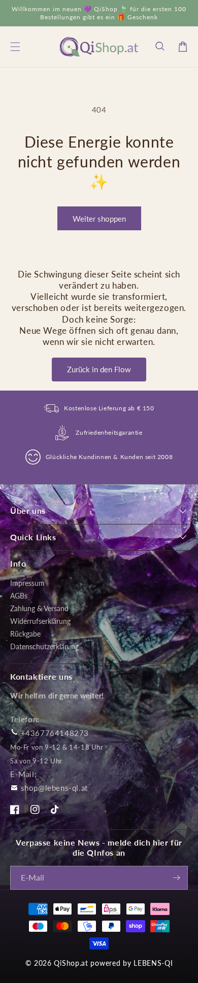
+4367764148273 (55, 733)
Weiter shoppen (99, 218)
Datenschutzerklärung (44, 646)
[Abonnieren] (176, 878)
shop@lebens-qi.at (54, 787)
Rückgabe (25, 633)
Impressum (27, 583)
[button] (160, 47)
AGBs (18, 595)
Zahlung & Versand (39, 608)
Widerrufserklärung (40, 621)
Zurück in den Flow (99, 369)
